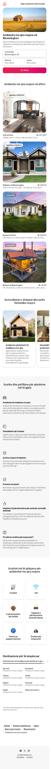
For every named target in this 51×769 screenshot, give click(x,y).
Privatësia (20, 757)
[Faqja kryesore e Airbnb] (4, 4)
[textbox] (14, 62)
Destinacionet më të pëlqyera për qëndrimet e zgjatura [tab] (24, 661)
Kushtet (29, 757)
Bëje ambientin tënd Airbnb (33, 4)
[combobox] (24, 54)
